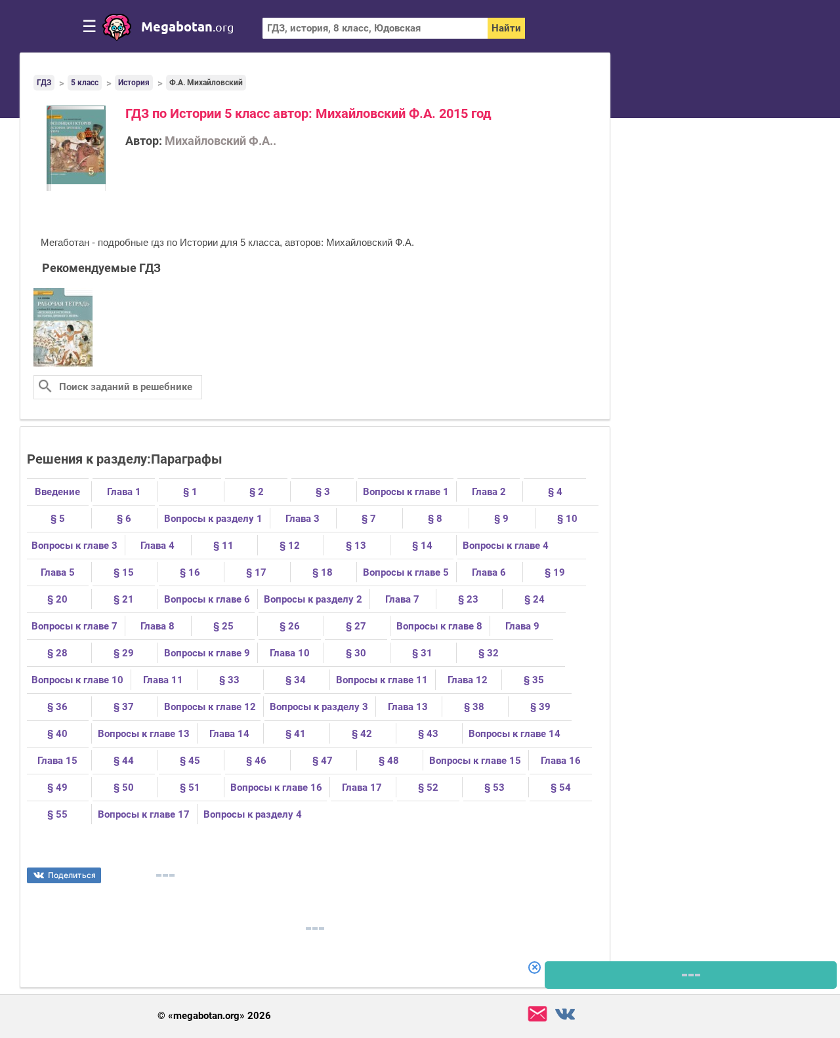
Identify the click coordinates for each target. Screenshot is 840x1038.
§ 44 (124, 761)
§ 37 (124, 707)
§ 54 (561, 787)
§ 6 (124, 519)
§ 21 (124, 599)
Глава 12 (468, 680)
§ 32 (488, 653)
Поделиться (72, 875)
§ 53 (494, 787)
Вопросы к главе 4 (506, 545)
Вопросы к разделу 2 (313, 599)
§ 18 (322, 572)
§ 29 (124, 653)
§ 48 (389, 761)
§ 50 (124, 787)
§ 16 (190, 572)
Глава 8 (157, 626)
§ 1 (190, 492)
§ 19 (555, 572)
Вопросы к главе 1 (406, 492)
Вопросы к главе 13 (144, 734)
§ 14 (422, 545)
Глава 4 (157, 545)
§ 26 (290, 626)
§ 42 (362, 734)
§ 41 (295, 734)
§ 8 (435, 519)
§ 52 (428, 787)
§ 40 (57, 734)
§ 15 (124, 572)
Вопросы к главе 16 (276, 787)
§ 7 (369, 519)
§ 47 (322, 761)
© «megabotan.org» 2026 (214, 1016)
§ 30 (356, 653)
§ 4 (555, 492)
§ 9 (501, 519)
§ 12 (290, 545)
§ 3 (323, 492)
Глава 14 (229, 734)
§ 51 (190, 787)
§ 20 (57, 599)
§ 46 (256, 761)
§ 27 (356, 626)
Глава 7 (402, 599)
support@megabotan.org (537, 1014)
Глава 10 (290, 653)
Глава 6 (489, 572)
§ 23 (468, 599)
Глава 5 (58, 572)
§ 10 (567, 519)
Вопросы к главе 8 (439, 626)
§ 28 (57, 653)
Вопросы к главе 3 (74, 545)
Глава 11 (163, 680)
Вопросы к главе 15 (475, 761)
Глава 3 (302, 519)
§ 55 (57, 814)
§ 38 (474, 707)
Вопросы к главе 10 (77, 680)
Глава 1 (124, 492)
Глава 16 (561, 761)
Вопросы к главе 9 (207, 653)
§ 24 (534, 599)
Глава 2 (489, 492)
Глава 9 (522, 626)
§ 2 (256, 492)
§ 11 (223, 545)
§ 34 (295, 680)
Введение (57, 492)
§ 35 (534, 680)
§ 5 (58, 519)
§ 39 (540, 707)
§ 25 (223, 626)
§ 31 (422, 653)
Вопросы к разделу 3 (319, 707)
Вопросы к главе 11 (382, 680)
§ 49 (57, 787)
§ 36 (57, 707)
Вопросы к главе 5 (406, 572)
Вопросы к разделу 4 (252, 814)
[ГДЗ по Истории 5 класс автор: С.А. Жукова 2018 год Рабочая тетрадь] (63, 364)
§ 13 (356, 545)
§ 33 (229, 680)
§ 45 (190, 761)
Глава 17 (362, 787)
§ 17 (256, 572)
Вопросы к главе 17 (144, 814)
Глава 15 (57, 761)
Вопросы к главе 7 (74, 626)
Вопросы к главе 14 (514, 734)
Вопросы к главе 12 (210, 707)
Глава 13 (408, 707)
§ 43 (428, 734)
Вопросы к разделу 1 (213, 519)
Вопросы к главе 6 (207, 599)
